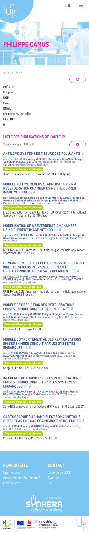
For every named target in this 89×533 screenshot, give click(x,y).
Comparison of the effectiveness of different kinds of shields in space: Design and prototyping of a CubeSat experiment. (44, 267)
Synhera (53, 477)
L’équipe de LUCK (59, 472)
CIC (50, 482)
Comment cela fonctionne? (21, 477)
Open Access (12, 472)
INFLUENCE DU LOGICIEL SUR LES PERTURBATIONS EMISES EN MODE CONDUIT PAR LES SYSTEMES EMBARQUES (42, 382)
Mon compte (11, 482)
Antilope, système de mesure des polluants (41, 153)
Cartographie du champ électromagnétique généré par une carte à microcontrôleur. (41, 418)
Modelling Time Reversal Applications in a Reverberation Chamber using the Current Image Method (40, 188)
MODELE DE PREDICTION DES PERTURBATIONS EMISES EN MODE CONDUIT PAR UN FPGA (39, 306)
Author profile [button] (11, 72)
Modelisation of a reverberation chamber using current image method (40, 227)
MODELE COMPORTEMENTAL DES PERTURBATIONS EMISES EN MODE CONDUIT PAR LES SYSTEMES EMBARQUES (42, 343)
